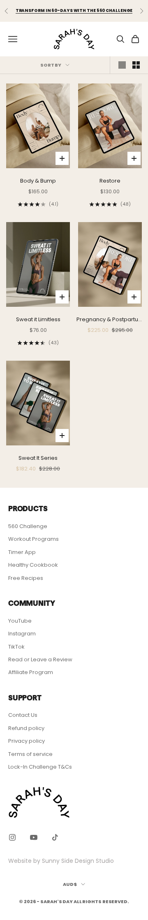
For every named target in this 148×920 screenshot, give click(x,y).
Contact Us (22, 715)
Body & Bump (38, 181)
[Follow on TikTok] (55, 837)
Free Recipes (25, 578)
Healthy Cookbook (33, 565)
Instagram (22, 633)
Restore (109, 181)
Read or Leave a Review (40, 659)
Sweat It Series (38, 458)
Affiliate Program (30, 672)
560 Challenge (27, 526)
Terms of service (30, 754)
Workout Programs (33, 539)
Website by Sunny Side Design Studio (61, 861)
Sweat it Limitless (38, 319)
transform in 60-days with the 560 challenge (74, 10)
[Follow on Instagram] (12, 837)
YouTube (20, 621)
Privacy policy (26, 741)
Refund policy (26, 728)
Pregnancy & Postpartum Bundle (109, 319)
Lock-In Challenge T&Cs (40, 767)
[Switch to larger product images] (122, 65)
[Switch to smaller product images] (136, 65)
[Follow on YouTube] (34, 837)
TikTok (16, 647)
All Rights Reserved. (101, 901)
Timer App (22, 552)
